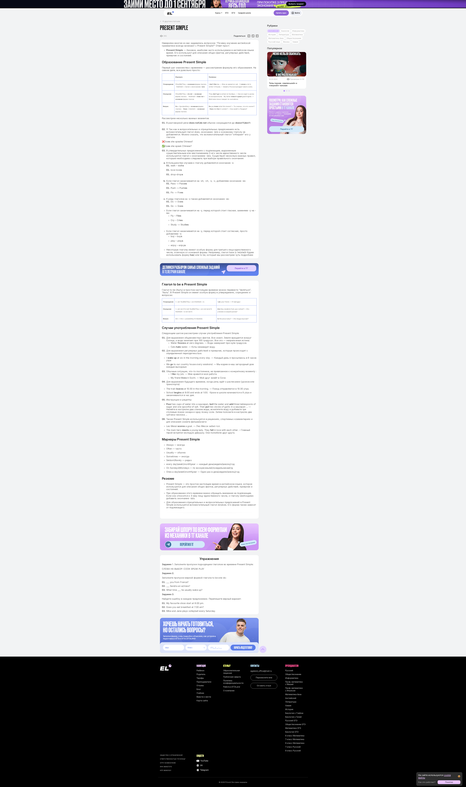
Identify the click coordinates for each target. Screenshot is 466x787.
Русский (289, 670)
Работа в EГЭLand (231, 687)
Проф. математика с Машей (294, 683)
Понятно (449, 782)
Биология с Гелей (293, 717)
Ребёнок (200, 670)
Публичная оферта (232, 677)
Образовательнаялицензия (231, 671)
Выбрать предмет (296, 4)
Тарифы (200, 678)
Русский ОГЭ (291, 720)
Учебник (200, 693)
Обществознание (294, 38)
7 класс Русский (293, 747)
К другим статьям (171, 21)
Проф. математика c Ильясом (294, 689)
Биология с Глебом (294, 713)
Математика (297, 34)
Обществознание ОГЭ (295, 724)
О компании (228, 690)
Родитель (201, 674)
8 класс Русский (293, 750)
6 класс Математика (294, 735)
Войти (297, 13)
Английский (273, 31)
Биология (285, 31)
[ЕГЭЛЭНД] (170, 13)
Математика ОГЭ (293, 728)
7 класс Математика (294, 739)
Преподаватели (204, 682)
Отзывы (200, 685)
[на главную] (177, 667)
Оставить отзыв (264, 686)
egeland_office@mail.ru (261, 671)
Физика (286, 42)
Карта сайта (202, 700)
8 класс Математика (294, 743)
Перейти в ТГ (241, 268)
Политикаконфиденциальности (233, 681)
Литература (284, 34)
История (272, 34)
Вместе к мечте (204, 697)
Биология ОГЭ (291, 732)
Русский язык (274, 42)
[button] (284, 91)
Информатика (298, 31)
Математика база (276, 38)
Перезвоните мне (264, 677)
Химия (295, 42)
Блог (199, 689)
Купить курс (281, 13)
